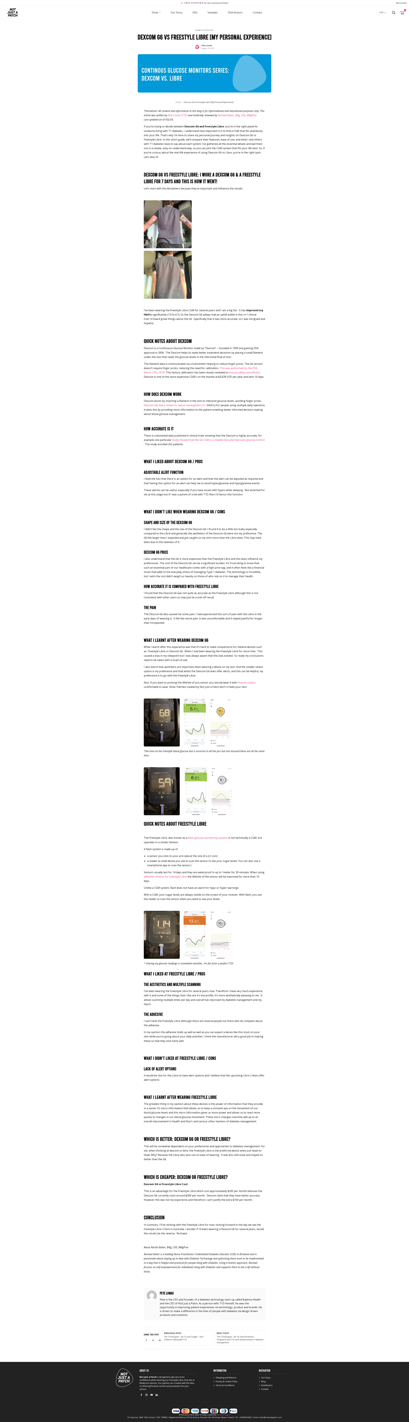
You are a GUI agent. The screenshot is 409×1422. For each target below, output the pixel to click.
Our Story (176, 12)
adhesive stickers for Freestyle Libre (165, 876)
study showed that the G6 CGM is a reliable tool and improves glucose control (218, 440)
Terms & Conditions (225, 1385)
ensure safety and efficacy (244, 372)
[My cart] (402, 12)
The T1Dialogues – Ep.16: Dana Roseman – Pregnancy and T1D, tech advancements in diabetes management (240, 1338)
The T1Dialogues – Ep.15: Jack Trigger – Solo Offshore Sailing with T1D (184, 1336)
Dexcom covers (247, 682)
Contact (257, 12)
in (160, 1341)
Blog (263, 1381)
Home (178, 102)
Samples (213, 12)
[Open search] (394, 13)
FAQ (195, 12)
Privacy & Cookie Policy (226, 1381)
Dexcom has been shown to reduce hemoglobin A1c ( (175, 405)
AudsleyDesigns (223, 1415)
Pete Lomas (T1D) (177, 115)
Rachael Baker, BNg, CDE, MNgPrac (237, 115)
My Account (401, 3)
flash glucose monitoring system (207, 838)
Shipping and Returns (226, 1377)
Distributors (235, 12)
